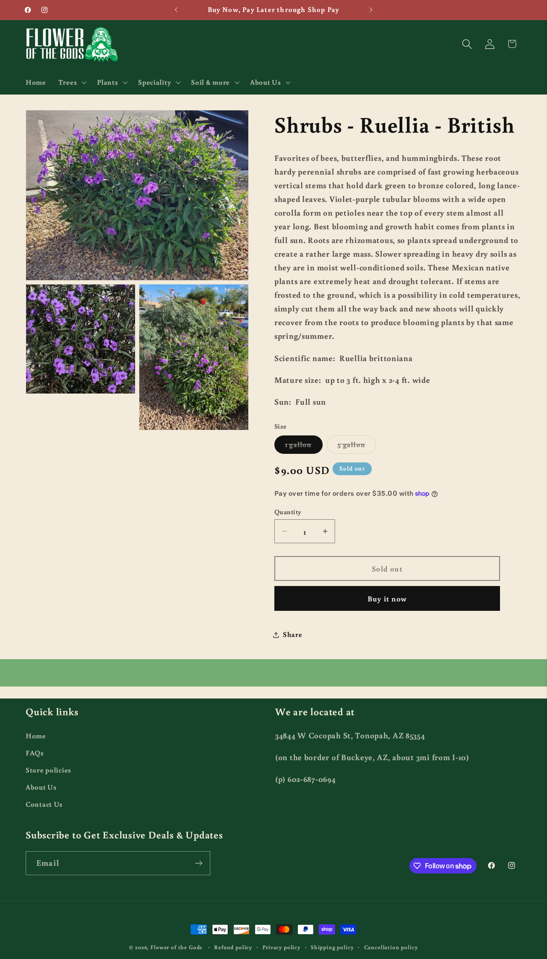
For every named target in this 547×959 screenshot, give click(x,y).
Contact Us (44, 804)
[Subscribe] (198, 863)
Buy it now (387, 598)
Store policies (48, 770)
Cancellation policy (391, 947)
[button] (71, 82)
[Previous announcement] (176, 10)
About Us (41, 787)
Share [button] (293, 634)
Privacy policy (281, 947)
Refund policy (233, 947)
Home (36, 735)
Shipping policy (332, 947)
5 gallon (357, 446)
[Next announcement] (371, 10)
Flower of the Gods (176, 947)
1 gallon (304, 446)
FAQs (35, 753)
